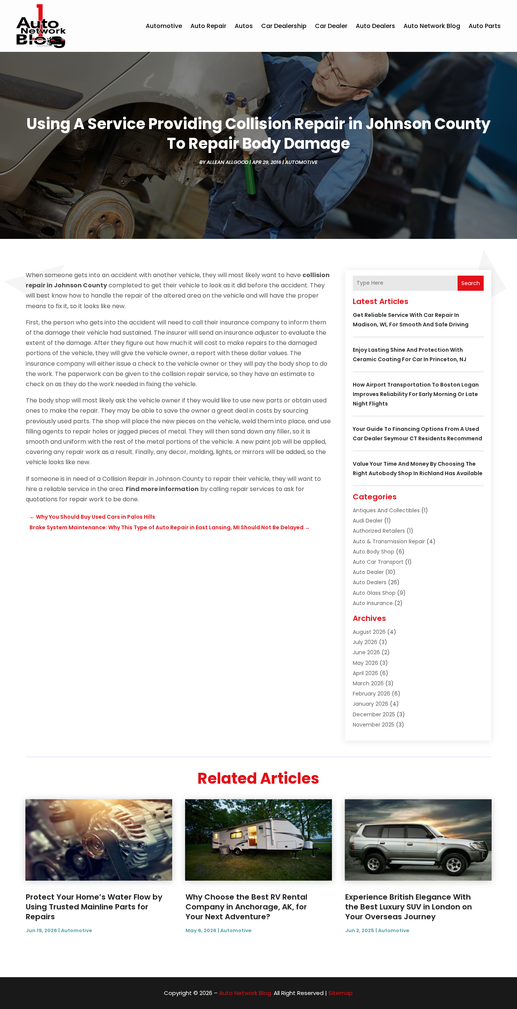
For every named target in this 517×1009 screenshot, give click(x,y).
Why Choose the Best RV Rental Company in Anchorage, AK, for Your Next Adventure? (246, 907)
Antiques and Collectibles (386, 510)
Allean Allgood (227, 162)
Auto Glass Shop (374, 593)
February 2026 (371, 693)
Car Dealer (331, 26)
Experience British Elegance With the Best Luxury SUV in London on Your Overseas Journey (408, 907)
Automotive (164, 26)
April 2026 (365, 673)
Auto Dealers (375, 26)
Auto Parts (485, 26)
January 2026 (370, 704)
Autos (244, 26)
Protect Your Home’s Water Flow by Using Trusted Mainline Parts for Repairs (94, 907)
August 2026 (369, 632)
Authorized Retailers (379, 531)
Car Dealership (284, 26)
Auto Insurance (373, 603)
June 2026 (366, 652)
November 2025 (373, 724)
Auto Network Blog (431, 26)
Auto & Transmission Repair (389, 541)
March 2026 (368, 683)
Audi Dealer (368, 520)
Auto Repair (208, 26)
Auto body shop (373, 551)
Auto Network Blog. (245, 993)
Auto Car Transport (378, 562)
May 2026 (365, 663)
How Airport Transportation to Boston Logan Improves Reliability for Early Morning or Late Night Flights (416, 394)
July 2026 (365, 642)
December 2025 (374, 714)
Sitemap (341, 993)
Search (470, 283)
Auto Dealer (368, 572)
